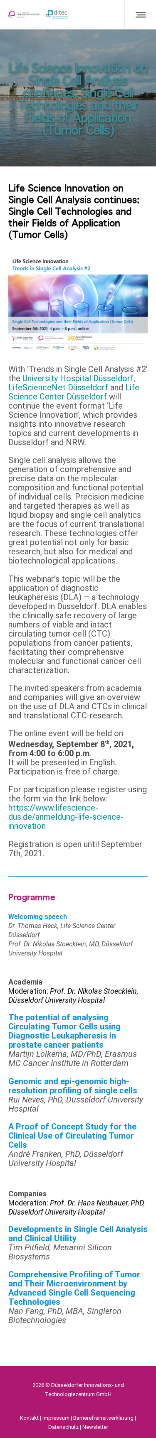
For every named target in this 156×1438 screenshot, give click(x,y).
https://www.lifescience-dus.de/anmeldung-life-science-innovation (66, 817)
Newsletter (95, 1427)
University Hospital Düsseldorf (78, 378)
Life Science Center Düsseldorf (73, 392)
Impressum (55, 1418)
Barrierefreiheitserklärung (103, 1418)
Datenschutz (63, 1427)
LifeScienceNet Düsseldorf (59, 387)
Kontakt (29, 1418)
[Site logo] (38, 14)
